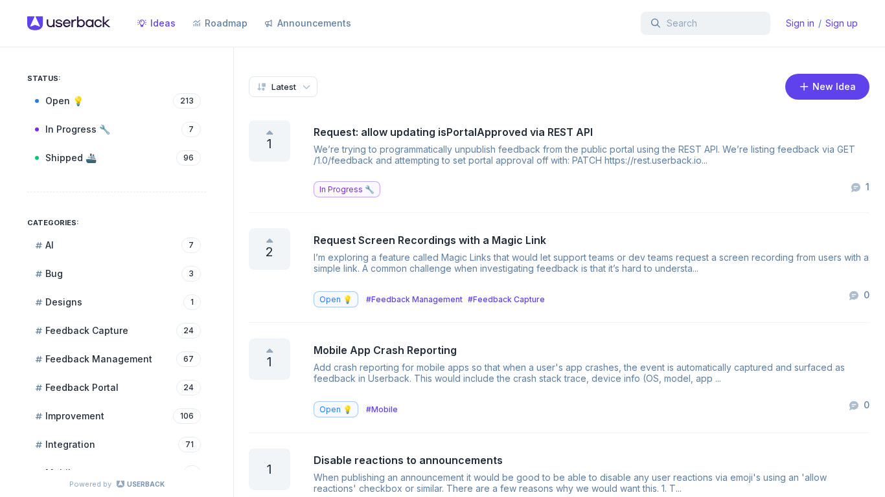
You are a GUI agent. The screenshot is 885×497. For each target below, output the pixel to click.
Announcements (314, 22)
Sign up (841, 22)
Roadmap (226, 22)
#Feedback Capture (506, 299)
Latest (283, 87)
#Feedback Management (414, 299)
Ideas (163, 22)
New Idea (833, 86)
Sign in (800, 22)
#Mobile (382, 409)
